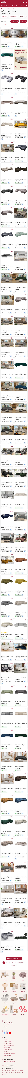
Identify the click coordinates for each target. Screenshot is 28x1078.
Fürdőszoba (5, 1003)
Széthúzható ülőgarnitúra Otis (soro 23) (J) (12, 222)
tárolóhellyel (13, 16)
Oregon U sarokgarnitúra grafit (8, 677)
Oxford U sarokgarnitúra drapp (8, 922)
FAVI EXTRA (6, 1051)
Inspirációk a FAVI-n (9, 1045)
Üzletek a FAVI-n (8, 1041)
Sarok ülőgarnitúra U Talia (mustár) (10, 569)
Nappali (14, 1003)
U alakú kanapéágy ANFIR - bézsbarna (10, 788)
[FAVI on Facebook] (4, 1033)
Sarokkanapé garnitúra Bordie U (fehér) (11, 656)
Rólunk (5, 1039)
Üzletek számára (8, 1049)
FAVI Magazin (7, 1047)
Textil (13, 5)
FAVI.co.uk (13, 1072)
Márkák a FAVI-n (8, 1043)
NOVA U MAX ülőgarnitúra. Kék (9, 745)
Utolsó (13, 965)
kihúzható (4, 16)
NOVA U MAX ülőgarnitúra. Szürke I (10, 723)
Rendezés (15, 21)
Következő (20, 962)
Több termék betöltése (13, 958)
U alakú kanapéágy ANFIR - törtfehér (10, 766)
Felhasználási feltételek (9, 1053)
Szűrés (24, 21)
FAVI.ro (17, 1070)
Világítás (5, 991)
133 (12, 663)
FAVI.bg (19, 1072)
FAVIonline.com (6, 1065)
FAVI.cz (4, 1070)
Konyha (23, 991)
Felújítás (14, 991)
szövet (21, 16)
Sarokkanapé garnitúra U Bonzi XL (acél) (11, 877)
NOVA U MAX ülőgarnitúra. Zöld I (9, 701)
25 (25, 446)
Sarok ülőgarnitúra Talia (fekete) (9, 482)
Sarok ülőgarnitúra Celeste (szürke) (10, 547)
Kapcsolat (6, 1024)
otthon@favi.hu (9, 1022)
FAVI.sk (8, 1070)
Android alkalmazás (10, 1061)
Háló (23, 1003)
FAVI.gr (23, 1072)
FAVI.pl (13, 1070)
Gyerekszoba (5, 1014)
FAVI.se (8, 1072)
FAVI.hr (21, 1070)
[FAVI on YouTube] (10, 1033)
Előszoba (14, 1014)
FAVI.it (4, 1072)
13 (25, 598)
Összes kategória (20, 5)
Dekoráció (8, 5)
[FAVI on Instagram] (7, 1033)
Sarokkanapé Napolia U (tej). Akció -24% (11, 898)
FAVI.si (3, 1074)
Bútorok (3, 5)
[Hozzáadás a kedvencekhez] (12, 28)
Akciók (23, 1014)
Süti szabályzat (7, 1055)
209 (12, 907)
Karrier (5, 1026)
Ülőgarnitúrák (10, 8)
